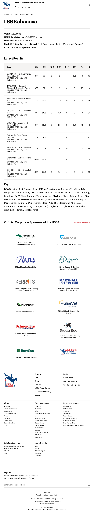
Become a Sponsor (81, 222)
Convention (67, 406)
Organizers (38, 437)
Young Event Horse (41, 420)
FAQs (65, 374)
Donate (38, 374)
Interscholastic (39, 428)
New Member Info (69, 423)
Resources (68, 378)
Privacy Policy (54, 495)
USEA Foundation (42, 388)
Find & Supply (49, 507)
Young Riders (67, 416)
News (36, 446)
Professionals (67, 409)
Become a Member (71, 403)
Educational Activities (11, 448)
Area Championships (41, 432)
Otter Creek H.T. (24, 148)
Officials (6, 451)
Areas (6, 416)
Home (6, 14)
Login (37, 395)
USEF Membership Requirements (73, 425)
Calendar (38, 406)
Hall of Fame (8, 420)
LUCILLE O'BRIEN (14, 78)
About (7, 403)
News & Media (41, 443)
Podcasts (38, 453)
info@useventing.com (47, 503)
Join (36, 378)
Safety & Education (12, 443)
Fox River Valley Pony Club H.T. (19, 75)
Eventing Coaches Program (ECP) (14, 446)
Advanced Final (40, 418)
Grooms (66, 411)
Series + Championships (42, 413)
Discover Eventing (43, 392)
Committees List (9, 423)
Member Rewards (69, 420)
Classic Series (39, 423)
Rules (36, 411)
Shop (37, 381)
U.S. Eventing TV (40, 451)
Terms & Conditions (42, 495)
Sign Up (7, 473)
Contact (38, 385)
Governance (8, 411)
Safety (6, 453)
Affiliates (7, 418)
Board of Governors (10, 409)
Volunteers (38, 435)
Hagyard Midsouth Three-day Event (18, 87)
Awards (37, 430)
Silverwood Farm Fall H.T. (17, 124)
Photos (37, 448)
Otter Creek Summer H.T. (17, 136)
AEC (36, 416)
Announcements (71, 381)
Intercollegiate (39, 425)
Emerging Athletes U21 (70, 418)
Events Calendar (42, 403)
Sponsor (6, 425)
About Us (7, 406)
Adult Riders (67, 413)
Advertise (38, 455)
